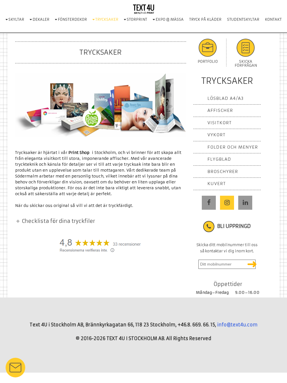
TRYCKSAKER (106, 19)
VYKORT (216, 134)
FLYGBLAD (219, 159)
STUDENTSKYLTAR (243, 19)
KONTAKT (273, 19)
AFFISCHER (220, 110)
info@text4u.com (237, 324)
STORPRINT (136, 19)
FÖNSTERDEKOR (72, 19)
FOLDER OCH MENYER (232, 147)
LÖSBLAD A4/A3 (225, 98)
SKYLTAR (16, 19)
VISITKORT (219, 122)
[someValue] (252, 264)
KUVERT (216, 183)
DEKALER (40, 19)
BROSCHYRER (222, 171)
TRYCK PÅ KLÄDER (205, 19)
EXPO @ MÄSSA (169, 19)
